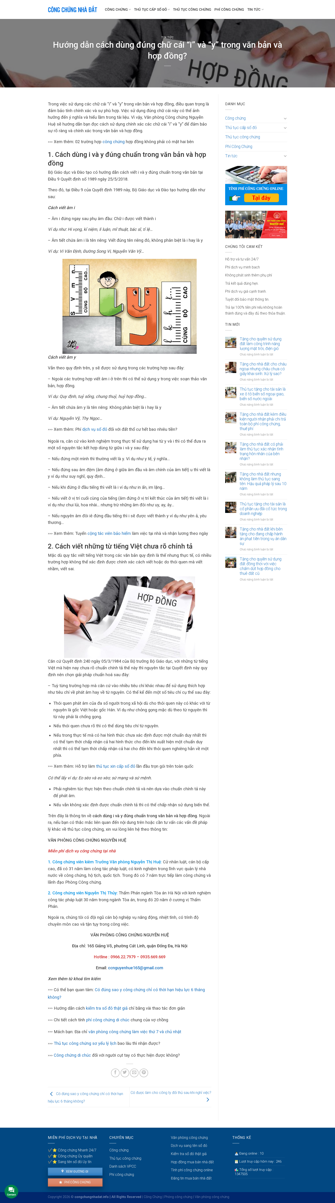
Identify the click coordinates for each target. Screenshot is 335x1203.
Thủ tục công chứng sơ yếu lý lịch (85, 1043)
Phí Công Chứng (229, 10)
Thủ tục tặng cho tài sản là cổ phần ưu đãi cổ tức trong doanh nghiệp (263, 509)
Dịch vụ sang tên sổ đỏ (189, 1145)
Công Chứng (153, 1197)
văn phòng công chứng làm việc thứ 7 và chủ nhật (134, 1031)
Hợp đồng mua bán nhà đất (192, 1162)
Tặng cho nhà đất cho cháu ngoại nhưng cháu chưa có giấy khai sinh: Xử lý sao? (263, 369)
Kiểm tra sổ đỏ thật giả (189, 1154)
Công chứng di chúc (72, 1055)
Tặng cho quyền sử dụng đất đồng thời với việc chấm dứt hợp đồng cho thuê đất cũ (260, 566)
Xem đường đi (76, 1171)
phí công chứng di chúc (107, 1019)
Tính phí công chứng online (192, 1170)
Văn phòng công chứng (189, 1137)
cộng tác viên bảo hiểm (109, 533)
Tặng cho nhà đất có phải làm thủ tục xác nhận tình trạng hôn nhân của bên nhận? (261, 451)
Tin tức (253, 10)
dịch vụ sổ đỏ (95, 429)
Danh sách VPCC (122, 1166)
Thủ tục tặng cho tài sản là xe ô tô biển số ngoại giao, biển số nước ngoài (263, 394)
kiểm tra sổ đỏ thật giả (107, 1008)
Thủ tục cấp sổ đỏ (150, 10)
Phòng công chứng (178, 1197)
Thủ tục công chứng (192, 10)
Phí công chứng (77, 1182)
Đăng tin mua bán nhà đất (191, 1178)
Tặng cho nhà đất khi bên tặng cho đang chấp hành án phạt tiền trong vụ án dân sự (263, 536)
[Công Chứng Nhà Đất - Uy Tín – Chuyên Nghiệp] (73, 9)
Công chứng (116, 10)
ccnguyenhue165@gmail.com (135, 967)
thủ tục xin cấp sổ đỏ (115, 766)
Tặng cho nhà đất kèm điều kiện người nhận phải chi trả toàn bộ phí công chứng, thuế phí (263, 421)
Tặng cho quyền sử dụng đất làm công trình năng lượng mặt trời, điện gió (260, 344)
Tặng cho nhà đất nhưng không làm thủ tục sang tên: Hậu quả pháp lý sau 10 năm (263, 481)
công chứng (114, 141)
